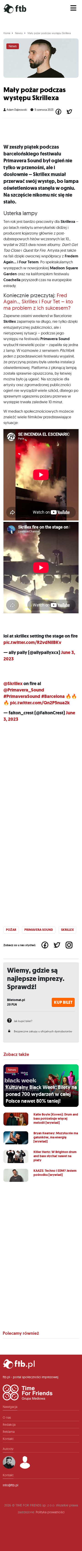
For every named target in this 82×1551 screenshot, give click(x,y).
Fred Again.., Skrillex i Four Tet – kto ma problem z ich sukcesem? (38, 301)
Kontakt (8, 1439)
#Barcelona (53, 696)
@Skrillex (13, 684)
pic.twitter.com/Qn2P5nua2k (40, 703)
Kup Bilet (63, 1002)
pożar (11, 930)
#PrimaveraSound (21, 696)
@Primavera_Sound (23, 690)
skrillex (67, 930)
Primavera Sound (38, 930)
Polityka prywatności (50, 1512)
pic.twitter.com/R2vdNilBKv (32, 642)
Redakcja (9, 1425)
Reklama (9, 1432)
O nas (7, 1417)
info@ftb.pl (10, 1485)
